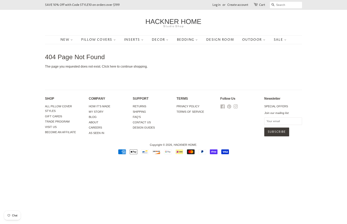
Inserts (132, 40)
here (113, 66)
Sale (279, 40)
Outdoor (252, 40)
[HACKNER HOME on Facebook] (222, 107)
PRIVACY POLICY (188, 106)
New (65, 40)
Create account (237, 5)
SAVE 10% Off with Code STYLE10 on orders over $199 (82, 5)
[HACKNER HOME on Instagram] (235, 107)
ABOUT (93, 122)
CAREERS (95, 127)
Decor (159, 40)
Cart (262, 5)
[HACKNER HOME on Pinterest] (229, 107)
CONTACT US (142, 122)
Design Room (220, 40)
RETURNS (139, 106)
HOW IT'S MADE (99, 106)
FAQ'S (137, 117)
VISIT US (51, 127)
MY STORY (96, 111)
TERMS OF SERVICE (190, 111)
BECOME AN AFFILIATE (60, 132)
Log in (216, 5)
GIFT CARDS (53, 116)
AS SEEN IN (96, 133)
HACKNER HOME (185, 144)
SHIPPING (139, 111)
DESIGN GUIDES (144, 127)
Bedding (186, 40)
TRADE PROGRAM (57, 121)
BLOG (93, 117)
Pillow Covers (97, 40)
